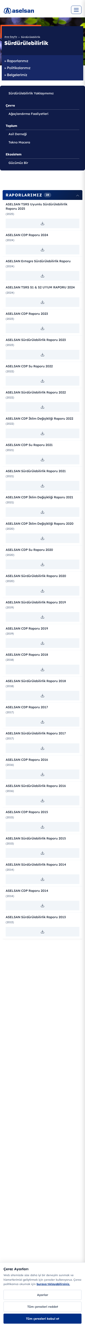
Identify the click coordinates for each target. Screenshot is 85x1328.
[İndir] (42, 223)
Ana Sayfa (10, 36)
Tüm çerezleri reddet (42, 1306)
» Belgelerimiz (15, 75)
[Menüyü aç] (76, 10)
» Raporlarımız (16, 61)
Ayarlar (42, 1295)
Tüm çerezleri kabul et (42, 1318)
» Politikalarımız (17, 68)
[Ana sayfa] (34, 13)
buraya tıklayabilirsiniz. (53, 1284)
